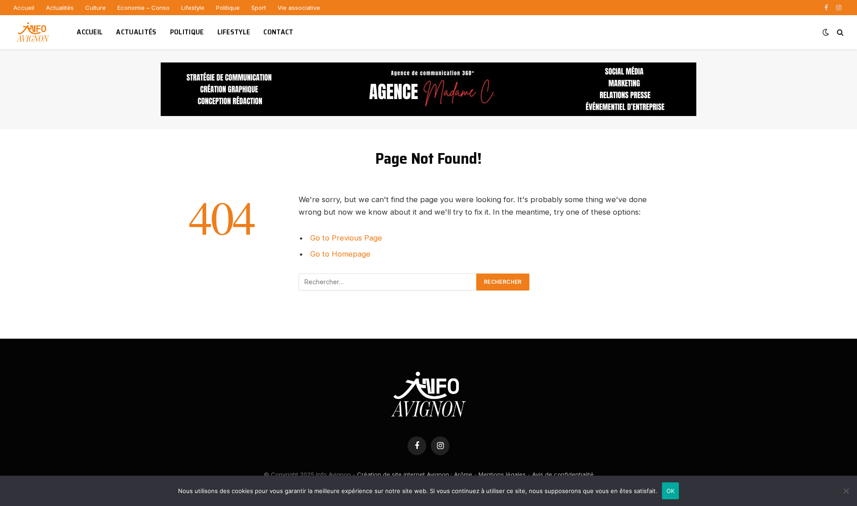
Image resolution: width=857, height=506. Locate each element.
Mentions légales (502, 474)
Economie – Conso (143, 7)
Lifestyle (192, 7)
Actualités (60, 7)
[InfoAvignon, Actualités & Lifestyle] (33, 32)
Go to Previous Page (346, 237)
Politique (228, 7)
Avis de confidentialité (563, 474)
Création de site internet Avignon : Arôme (414, 474)
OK (670, 490)
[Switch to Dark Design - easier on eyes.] (825, 32)
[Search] (839, 32)
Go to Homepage (340, 253)
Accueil (23, 7)
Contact (278, 31)
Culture (95, 7)
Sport (258, 7)
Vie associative (299, 7)
